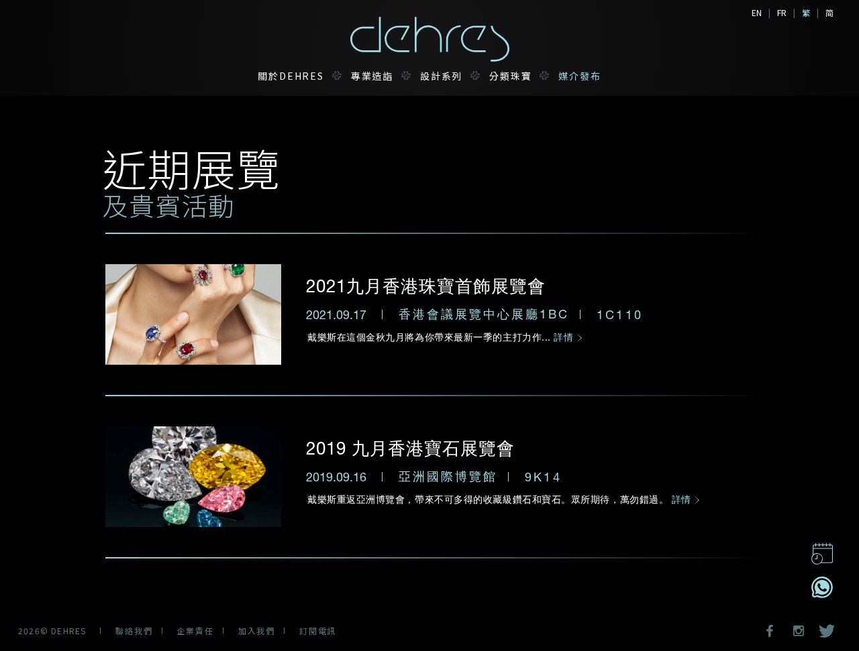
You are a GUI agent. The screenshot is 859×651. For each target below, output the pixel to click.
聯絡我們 (133, 630)
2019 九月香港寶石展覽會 (410, 447)
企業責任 (195, 630)
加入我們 (256, 630)
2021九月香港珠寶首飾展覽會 (426, 285)
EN (757, 12)
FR (782, 12)
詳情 (565, 337)
